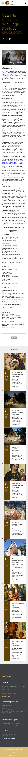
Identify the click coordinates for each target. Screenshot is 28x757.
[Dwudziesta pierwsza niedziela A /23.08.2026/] (15, 399)
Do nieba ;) (13, 752)
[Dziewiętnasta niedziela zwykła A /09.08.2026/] (15, 472)
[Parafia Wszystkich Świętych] (14, 3)
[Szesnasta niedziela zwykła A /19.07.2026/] (15, 592)
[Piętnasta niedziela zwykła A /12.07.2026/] (15, 630)
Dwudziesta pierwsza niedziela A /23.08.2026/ (18, 412)
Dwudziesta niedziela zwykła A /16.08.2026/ (17, 449)
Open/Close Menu (2, 3)
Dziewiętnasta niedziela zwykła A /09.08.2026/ (17, 485)
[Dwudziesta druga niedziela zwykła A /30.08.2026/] (15, 361)
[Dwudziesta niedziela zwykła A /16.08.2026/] (15, 436)
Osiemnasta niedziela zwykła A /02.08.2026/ (17, 524)
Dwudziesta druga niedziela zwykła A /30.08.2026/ (17, 374)
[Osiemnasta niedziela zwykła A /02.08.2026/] (15, 510)
